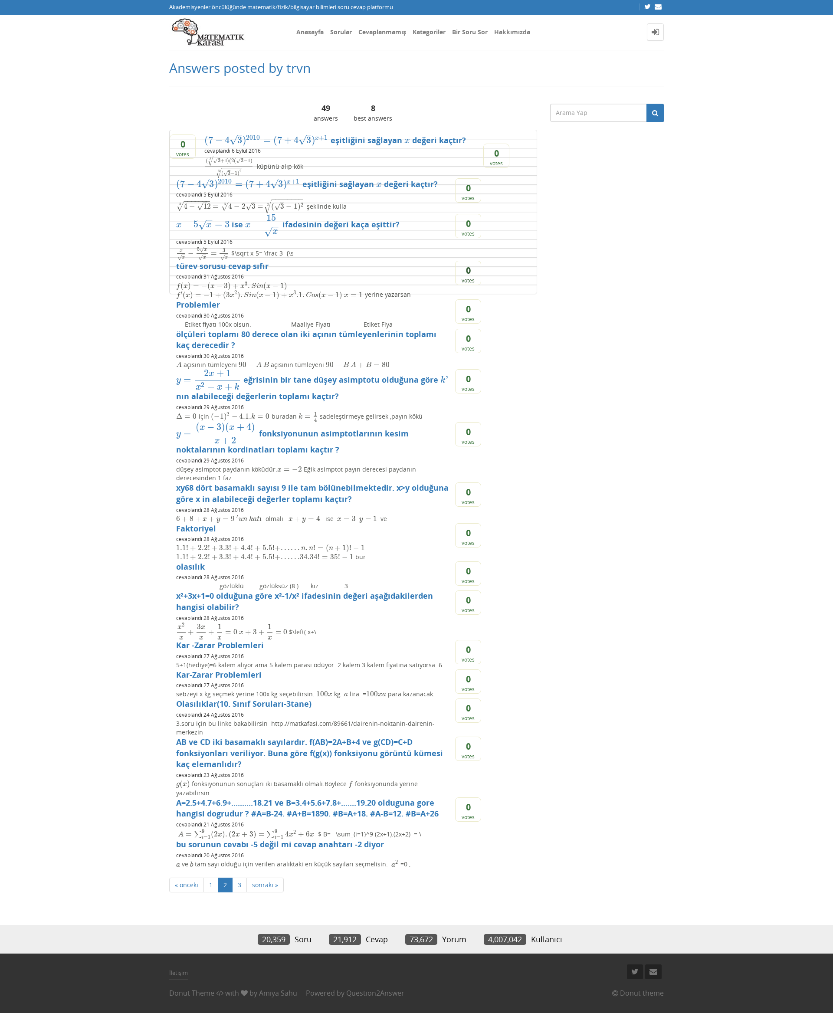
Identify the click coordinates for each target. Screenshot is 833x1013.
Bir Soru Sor (470, 32)
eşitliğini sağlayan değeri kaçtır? (335, 140)
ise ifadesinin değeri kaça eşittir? (288, 224)
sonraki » (265, 885)
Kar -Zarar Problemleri (220, 645)
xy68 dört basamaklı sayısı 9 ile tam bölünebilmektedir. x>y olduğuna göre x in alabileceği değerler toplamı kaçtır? (312, 493)
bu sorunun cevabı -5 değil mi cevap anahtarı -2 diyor (280, 844)
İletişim (178, 973)
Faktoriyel (196, 528)
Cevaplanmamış (382, 32)
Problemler (198, 304)
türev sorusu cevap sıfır (222, 266)
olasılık (190, 566)
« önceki (186, 885)
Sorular (341, 32)
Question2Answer (375, 993)
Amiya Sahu (278, 993)
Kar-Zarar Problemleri (219, 674)
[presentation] (266, 140)
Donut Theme (191, 993)
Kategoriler (429, 32)
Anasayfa (310, 32)
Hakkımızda (512, 32)
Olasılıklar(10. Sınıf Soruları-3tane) (244, 703)
